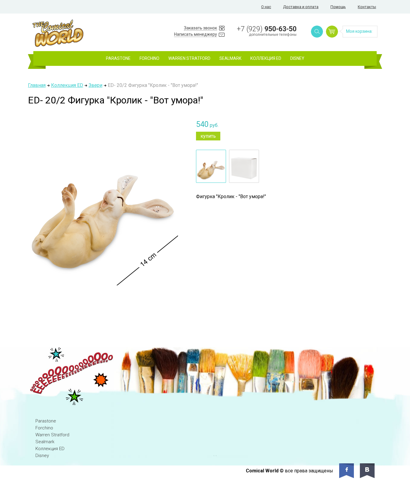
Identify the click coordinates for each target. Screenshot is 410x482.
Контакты (367, 7)
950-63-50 (267, 29)
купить (208, 136)
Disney (297, 58)
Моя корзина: (359, 31)
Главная (37, 85)
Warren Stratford (189, 58)
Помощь (338, 7)
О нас (266, 7)
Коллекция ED (265, 58)
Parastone (118, 58)
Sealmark (230, 58)
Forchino (149, 58)
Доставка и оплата (300, 7)
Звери (95, 85)
